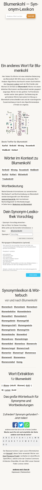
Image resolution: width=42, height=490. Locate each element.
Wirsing (14, 170)
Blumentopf (18, 353)
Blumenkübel (7, 344)
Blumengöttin (23, 330)
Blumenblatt (7, 316)
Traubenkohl (7, 179)
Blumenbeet (32, 307)
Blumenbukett (20, 316)
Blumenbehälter (9, 311)
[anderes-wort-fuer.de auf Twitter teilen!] (21, 427)
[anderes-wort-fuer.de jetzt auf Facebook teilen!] (15, 427)
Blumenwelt (7, 357)
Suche (31, 16)
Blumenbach (7, 307)
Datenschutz (25, 472)
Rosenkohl (24, 170)
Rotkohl (5, 170)
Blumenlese (20, 344)
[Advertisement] (21, 41)
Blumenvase (30, 353)
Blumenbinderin (24, 311)
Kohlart (13, 174)
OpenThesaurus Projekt (11, 456)
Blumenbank (19, 307)
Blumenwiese (19, 357)
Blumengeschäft (9, 325)
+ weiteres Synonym (25, 238)
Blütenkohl (23, 174)
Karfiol (5, 174)
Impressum (16, 472)
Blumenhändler (8, 334)
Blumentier (6, 353)
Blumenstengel (8, 348)
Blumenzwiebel (8, 362)
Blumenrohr (32, 344)
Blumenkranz (7, 339)
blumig (19, 362)
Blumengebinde (8, 321)
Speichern (33, 275)
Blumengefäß (23, 321)
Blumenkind (22, 334)
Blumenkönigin (21, 339)
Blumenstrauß (23, 348)
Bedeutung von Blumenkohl (22, 204)
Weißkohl (34, 170)
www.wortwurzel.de (8, 199)
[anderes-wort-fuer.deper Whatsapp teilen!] (27, 427)
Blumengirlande (9, 330)
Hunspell (9, 453)
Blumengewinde (25, 325)
